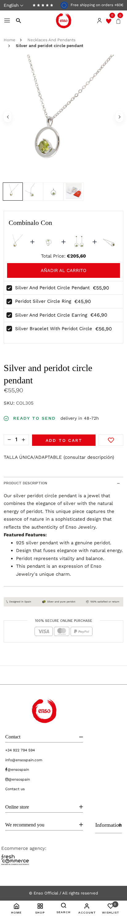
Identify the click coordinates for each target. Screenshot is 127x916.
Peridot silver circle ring (43, 301)
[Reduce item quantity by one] (9, 439)
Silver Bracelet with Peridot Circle (53, 328)
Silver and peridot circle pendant (52, 287)
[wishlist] (108, 20)
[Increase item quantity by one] (23, 439)
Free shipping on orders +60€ (96, 5)
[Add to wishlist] (111, 440)
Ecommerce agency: (23, 848)
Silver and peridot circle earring (51, 315)
